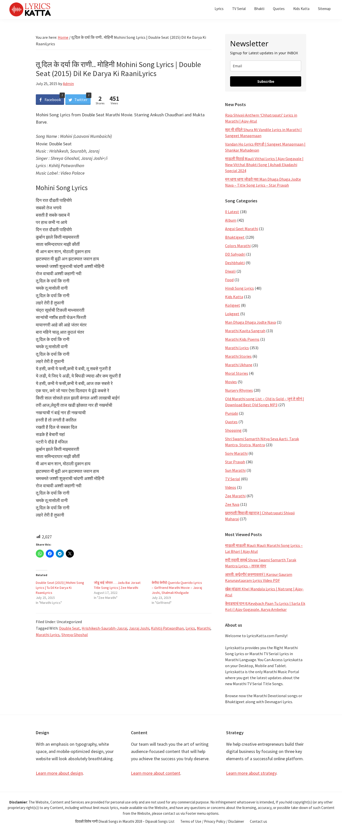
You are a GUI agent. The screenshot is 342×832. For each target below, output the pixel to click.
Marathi (203, 628)
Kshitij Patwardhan (167, 628)
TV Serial (232, 478)
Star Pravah (235, 461)
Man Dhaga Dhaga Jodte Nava (250, 322)
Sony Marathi (236, 453)
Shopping (233, 430)
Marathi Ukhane (238, 364)
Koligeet (232, 305)
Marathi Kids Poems (242, 339)
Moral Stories (236, 373)
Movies (231, 381)
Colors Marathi (238, 245)
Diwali (230, 271)
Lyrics (190, 628)
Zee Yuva (232, 504)
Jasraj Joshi (139, 628)
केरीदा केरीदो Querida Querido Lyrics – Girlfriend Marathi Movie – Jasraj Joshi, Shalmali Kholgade (177, 587)
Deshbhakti (235, 262)
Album (230, 220)
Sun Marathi (235, 470)
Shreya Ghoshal (74, 634)
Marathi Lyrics (48, 634)
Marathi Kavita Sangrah (245, 330)
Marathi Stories (238, 356)
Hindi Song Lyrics (239, 288)
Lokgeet (232, 313)
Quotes (231, 421)
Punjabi (231, 413)
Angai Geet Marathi (241, 228)
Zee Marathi (235, 495)
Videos (230, 487)
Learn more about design (59, 773)
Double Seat (69, 628)
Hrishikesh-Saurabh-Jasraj (104, 628)
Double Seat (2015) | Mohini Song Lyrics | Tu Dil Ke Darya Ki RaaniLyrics (60, 587)
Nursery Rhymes (239, 390)
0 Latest (232, 211)
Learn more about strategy (251, 773)
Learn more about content (155, 773)
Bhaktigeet (235, 237)
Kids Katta (234, 296)
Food (229, 279)
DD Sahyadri (235, 254)
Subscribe (265, 81)
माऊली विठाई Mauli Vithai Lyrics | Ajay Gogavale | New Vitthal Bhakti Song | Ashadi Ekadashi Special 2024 (264, 164)
